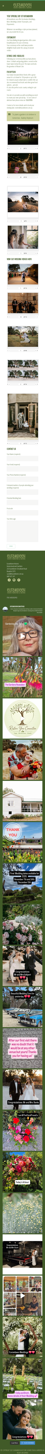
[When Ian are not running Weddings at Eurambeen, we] (22, 1296)
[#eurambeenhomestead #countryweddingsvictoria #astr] (22, 636)
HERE (30, 259)
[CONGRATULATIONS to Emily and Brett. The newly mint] (22, 1419)
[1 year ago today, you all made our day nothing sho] (22, 925)
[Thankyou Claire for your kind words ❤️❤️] (22, 1048)
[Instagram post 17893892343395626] (22, 677)
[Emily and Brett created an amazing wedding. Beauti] (22, 1378)
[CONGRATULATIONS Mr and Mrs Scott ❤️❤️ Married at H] (22, 1254)
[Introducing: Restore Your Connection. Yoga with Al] (22, 718)
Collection (29, 100)
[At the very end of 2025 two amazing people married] (22, 760)
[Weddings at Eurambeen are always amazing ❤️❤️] (22, 1337)
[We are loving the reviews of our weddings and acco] (22, 1213)
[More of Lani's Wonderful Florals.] (22, 1131)
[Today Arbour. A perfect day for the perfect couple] (22, 1172)
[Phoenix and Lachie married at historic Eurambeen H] (22, 966)
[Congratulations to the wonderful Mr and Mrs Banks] (22, 1089)
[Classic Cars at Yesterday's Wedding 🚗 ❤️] (22, 1007)
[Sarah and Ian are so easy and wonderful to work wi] (22, 842)
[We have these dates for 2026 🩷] (22, 883)
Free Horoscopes (12, 597)
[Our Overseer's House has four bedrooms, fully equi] (22, 801)
